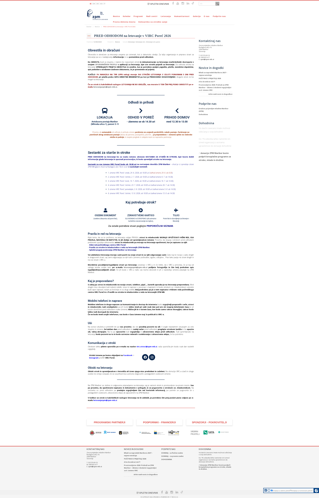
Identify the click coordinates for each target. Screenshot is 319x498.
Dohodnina (203, 114)
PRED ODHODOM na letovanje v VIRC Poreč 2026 (132, 36)
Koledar (127, 16)
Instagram (94, 358)
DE (97, 3)
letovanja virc (140, 42)
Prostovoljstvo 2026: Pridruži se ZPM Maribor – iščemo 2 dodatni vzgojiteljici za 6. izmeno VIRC (215, 87)
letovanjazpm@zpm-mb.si (105, 87)
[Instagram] (152, 357)
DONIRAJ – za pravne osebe (172, 456)
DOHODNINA (166, 459)
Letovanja (166, 16)
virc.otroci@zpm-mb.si (147, 346)
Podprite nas (219, 16)
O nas (206, 16)
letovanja (131, 42)
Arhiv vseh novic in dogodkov (220, 94)
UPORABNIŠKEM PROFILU (106, 64)
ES (101, 3)
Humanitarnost (182, 16)
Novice (116, 16)
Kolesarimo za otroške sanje (152, 22)
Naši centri (151, 16)
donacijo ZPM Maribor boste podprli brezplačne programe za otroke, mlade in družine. (215, 156)
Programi (138, 16)
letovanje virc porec (153, 42)
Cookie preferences (316, 490)
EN (94, 3)
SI (90, 3)
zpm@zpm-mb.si (207, 59)
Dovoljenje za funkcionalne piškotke (302, 491)
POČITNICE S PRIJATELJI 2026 (210, 78)
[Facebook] (145, 357)
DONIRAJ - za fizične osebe (172, 453)
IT (104, 3)
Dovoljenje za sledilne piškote (281, 491)
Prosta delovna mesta (124, 22)
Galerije (197, 16)
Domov (88, 27)
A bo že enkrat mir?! (207, 81)
